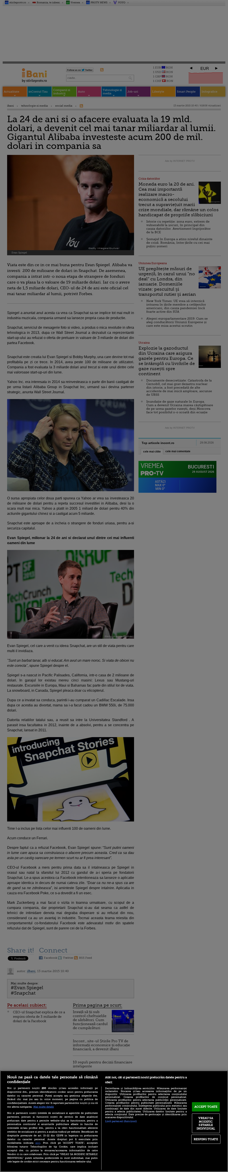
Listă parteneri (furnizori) (121, 1121)
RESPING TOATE (206, 1139)
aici (37, 1142)
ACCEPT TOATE (206, 1106)
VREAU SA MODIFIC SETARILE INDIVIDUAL (206, 1123)
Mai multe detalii (43, 1106)
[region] (114, 1121)
